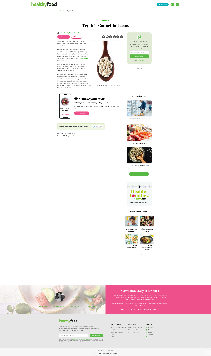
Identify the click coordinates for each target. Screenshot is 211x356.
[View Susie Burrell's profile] (92, 297)
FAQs (112, 336)
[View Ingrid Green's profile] (92, 306)
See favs (77, 37)
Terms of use (101, 350)
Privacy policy (110, 350)
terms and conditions (85, 339)
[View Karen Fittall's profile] (43, 306)
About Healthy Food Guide (118, 327)
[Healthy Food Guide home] (68, 321)
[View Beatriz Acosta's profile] (76, 306)
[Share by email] (107, 36)
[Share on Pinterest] (110, 36)
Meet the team (115, 330)
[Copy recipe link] (103, 36)
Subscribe (164, 4)
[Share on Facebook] (114, 36)
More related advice (138, 174)
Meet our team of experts (145, 309)
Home (55, 11)
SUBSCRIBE (81, 113)
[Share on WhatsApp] (117, 36)
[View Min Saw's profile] (60, 297)
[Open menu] (178, 4)
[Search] (172, 4)
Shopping (62, 11)
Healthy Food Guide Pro (135, 327)
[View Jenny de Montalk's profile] (43, 297)
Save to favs (64, 37)
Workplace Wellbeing (134, 330)
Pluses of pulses (83, 58)
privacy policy (141, 60)
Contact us (114, 334)
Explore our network (134, 332)
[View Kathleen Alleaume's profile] (59, 306)
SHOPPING (105, 21)
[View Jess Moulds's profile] (76, 297)
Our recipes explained (117, 332)
